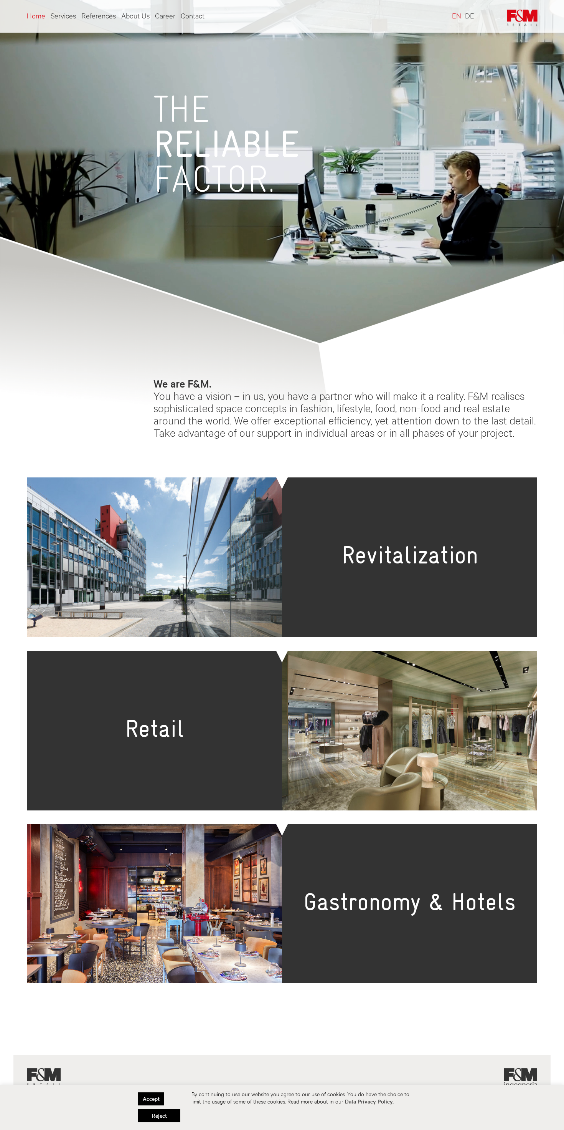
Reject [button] (159, 1115)
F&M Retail (44, 1077)
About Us (135, 15)
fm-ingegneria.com (520, 1078)
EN (456, 15)
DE (469, 15)
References (98, 15)
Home (35, 15)
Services (63, 15)
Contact (192, 15)
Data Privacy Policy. (369, 1101)
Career (165, 15)
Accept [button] (151, 1098)
